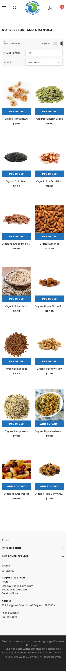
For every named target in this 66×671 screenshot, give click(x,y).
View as (46, 43)
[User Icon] (50, 8)
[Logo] (32, 8)
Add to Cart (49, 424)
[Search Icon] (14, 8)
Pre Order (16, 111)
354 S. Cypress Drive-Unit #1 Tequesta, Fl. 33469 (28, 605)
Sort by (8, 62)
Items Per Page (11, 53)
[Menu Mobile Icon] (4, 8)
